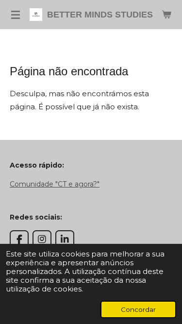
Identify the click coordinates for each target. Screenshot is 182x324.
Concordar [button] (138, 309)
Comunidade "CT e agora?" (54, 184)
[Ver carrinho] (166, 14)
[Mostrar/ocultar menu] (15, 14)
